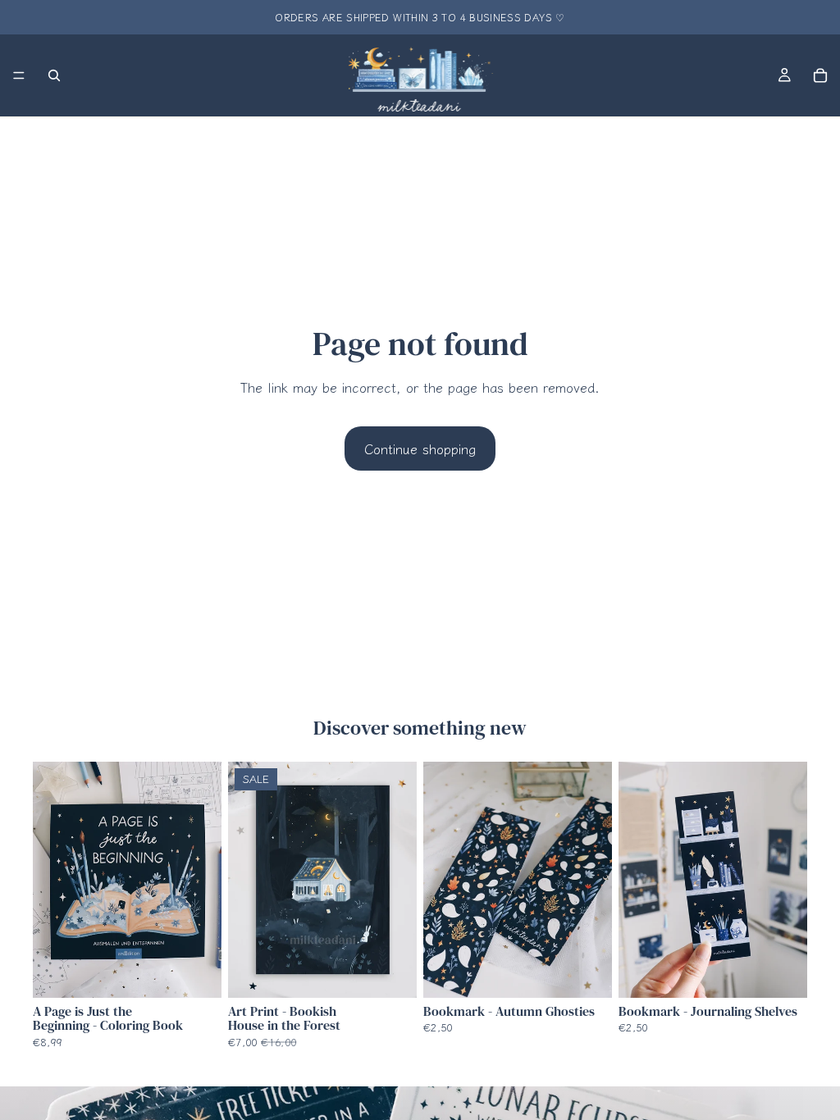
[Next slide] (203, 880)
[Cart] (820, 75)
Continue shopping (420, 448)
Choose (405, 972)
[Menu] (19, 75)
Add (210, 972)
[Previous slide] (51, 880)
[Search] (54, 75)
